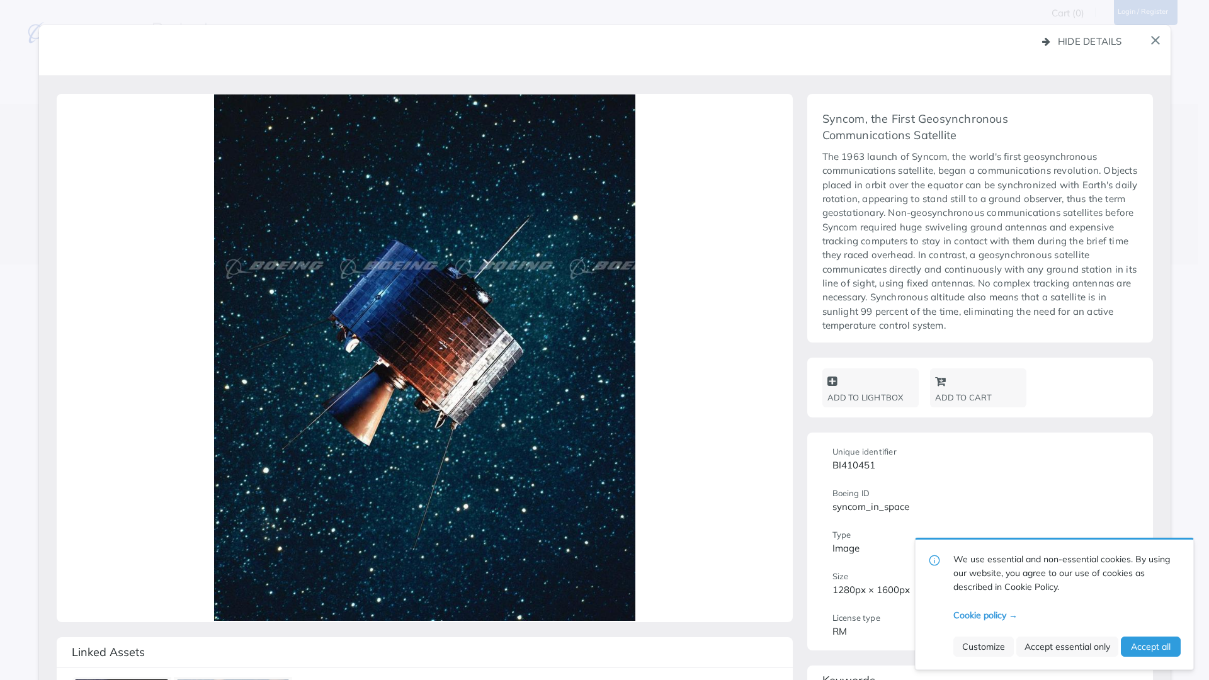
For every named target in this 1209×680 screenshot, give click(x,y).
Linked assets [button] (108, 652)
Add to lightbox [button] (865, 397)
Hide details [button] (1090, 41)
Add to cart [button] (963, 397)
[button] (1155, 40)
